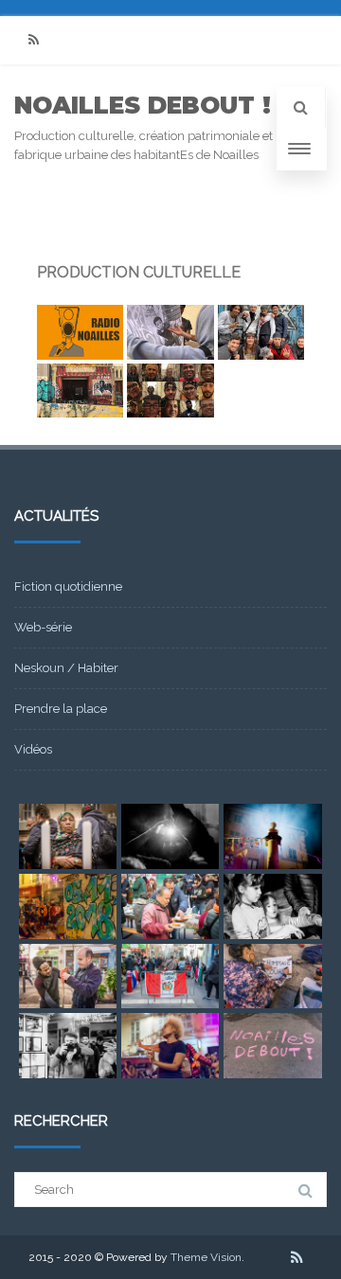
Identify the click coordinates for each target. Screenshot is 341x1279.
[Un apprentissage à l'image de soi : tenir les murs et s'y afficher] (170, 332)
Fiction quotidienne (68, 586)
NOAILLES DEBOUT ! (142, 105)
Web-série (43, 627)
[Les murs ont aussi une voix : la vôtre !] (80, 332)
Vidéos (33, 749)
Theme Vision (206, 1257)
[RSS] (33, 40)
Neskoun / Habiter (66, 668)
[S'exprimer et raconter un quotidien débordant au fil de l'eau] (80, 391)
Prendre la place (60, 709)
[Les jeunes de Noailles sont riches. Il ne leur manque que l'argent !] (261, 332)
